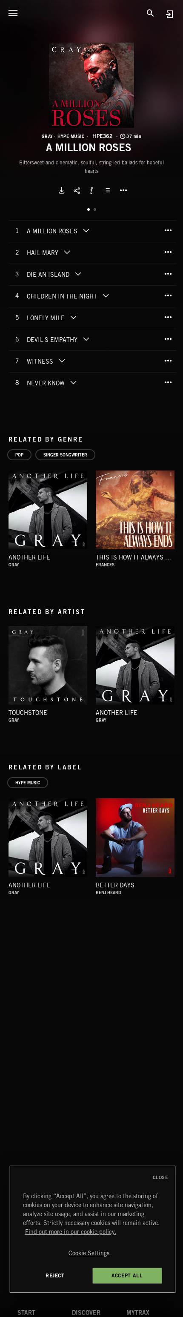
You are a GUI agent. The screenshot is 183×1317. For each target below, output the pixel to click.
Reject (55, 1275)
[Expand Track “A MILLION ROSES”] (85, 230)
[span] (52, 232)
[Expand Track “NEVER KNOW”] (73, 382)
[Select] (108, 190)
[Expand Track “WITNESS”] (61, 360)
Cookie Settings (89, 1253)
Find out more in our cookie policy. (70, 1231)
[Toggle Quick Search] (150, 12)
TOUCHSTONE (28, 712)
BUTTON (123, 190)
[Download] (61, 190)
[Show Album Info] (91, 190)
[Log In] (169, 13)
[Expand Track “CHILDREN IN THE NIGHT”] (105, 295)
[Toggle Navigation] (12, 12)
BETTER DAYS (115, 885)
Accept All (127, 1275)
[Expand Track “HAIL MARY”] (66, 252)
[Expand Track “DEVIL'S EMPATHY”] (85, 338)
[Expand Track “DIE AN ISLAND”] (77, 273)
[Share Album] (76, 190)
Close (161, 1177)
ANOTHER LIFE (29, 557)
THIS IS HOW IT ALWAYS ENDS (138, 557)
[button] (91, 85)
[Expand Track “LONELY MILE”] (73, 317)
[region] (92, 1229)
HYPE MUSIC (70, 136)
